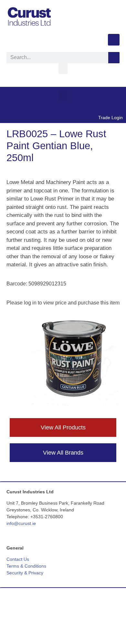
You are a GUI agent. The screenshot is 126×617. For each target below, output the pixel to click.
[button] (63, 68)
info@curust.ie (21, 523)
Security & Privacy (24, 572)
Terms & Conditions (26, 566)
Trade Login (110, 117)
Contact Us (17, 559)
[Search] (114, 57)
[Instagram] (114, 40)
